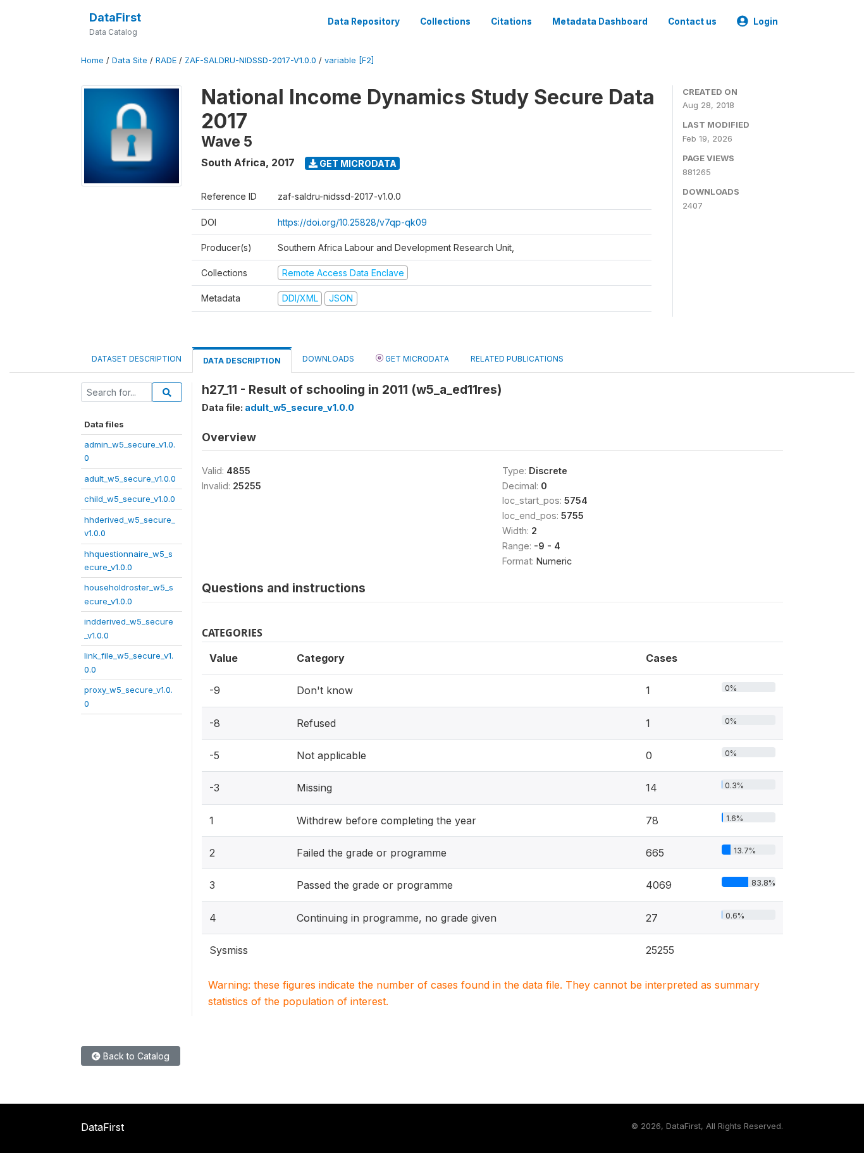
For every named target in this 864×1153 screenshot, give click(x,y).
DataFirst (115, 17)
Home (92, 60)
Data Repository (364, 21)
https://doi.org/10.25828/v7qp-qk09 (352, 222)
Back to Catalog (135, 1056)
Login (765, 21)
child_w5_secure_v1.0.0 (129, 499)
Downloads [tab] (328, 358)
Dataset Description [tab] (137, 358)
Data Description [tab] (242, 360)
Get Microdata (357, 163)
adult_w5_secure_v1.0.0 (130, 478)
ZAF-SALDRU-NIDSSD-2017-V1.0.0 (250, 60)
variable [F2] (349, 60)
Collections (445, 21)
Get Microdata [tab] (416, 358)
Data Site (129, 60)
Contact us (692, 21)
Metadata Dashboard (600, 21)
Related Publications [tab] (517, 358)
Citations (511, 21)
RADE (166, 60)
